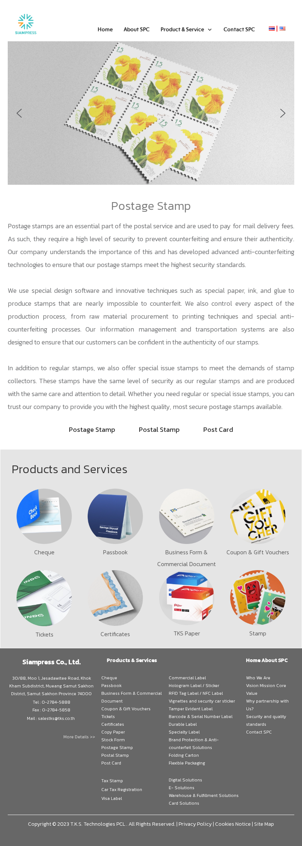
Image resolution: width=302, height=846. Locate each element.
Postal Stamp (115, 755)
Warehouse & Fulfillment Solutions (204, 795)
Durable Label (183, 724)
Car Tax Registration (121, 789)
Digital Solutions (185, 780)
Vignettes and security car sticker (202, 701)
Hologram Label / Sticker (194, 685)
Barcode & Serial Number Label (200, 716)
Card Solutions (184, 803)
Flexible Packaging (187, 763)
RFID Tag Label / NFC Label (196, 693)
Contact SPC (259, 732)
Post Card (111, 763)
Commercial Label (187, 678)
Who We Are (258, 678)
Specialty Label (184, 732)
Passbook (115, 552)
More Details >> (79, 737)
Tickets (44, 634)
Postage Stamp (117, 747)
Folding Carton (184, 755)
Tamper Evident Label (191, 708)
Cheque (44, 552)
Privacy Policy (195, 824)
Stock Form (113, 739)
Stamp (257, 633)
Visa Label (111, 798)
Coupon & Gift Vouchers (257, 552)
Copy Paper (113, 732)
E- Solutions (181, 787)
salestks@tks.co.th (56, 718)
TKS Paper (186, 633)
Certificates (115, 634)
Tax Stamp (112, 780)
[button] (19, 113)
